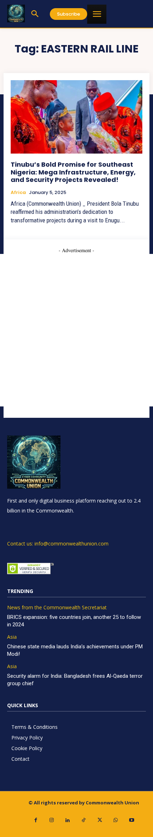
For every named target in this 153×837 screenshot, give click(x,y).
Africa (18, 192)
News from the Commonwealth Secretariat (57, 608)
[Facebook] (36, 820)
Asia (12, 637)
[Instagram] (52, 820)
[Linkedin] (68, 820)
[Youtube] (132, 820)
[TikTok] (84, 820)
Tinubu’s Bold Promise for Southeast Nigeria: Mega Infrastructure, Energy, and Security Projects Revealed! (73, 172)
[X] (100, 820)
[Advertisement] (76, 330)
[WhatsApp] (116, 820)
